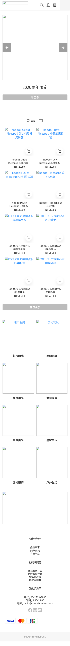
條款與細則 (35, 580)
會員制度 (35, 553)
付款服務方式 (35, 574)
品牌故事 (35, 547)
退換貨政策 (35, 577)
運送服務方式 (35, 570)
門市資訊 (35, 550)
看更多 (35, 97)
